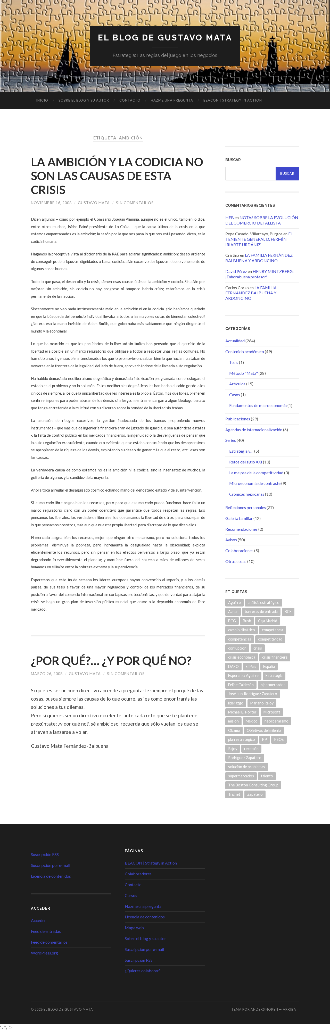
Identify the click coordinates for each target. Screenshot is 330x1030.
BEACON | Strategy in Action (232, 100)
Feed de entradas (46, 931)
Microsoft (271, 712)
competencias (239, 639)
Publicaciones (237, 418)
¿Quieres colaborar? (143, 970)
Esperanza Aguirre (243, 675)
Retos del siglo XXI (245, 461)
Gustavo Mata (94, 203)
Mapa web (134, 927)
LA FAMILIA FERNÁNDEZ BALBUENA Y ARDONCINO (259, 258)
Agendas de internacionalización (253, 429)
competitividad (270, 639)
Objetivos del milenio (264, 730)
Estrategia (274, 675)
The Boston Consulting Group (253, 785)
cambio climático (241, 630)
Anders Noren (264, 1009)
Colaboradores (138, 873)
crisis (257, 648)
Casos (234, 394)
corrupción (237, 648)
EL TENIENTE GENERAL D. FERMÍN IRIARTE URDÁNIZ (259, 239)
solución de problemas (246, 767)
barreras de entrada (261, 611)
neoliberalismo (276, 721)
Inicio (42, 100)
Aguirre (234, 602)
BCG (232, 621)
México (252, 721)
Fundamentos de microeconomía (258, 405)
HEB (229, 217)
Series (230, 440)
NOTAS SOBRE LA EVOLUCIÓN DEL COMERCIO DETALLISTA (261, 220)
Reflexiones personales (245, 507)
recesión (251, 748)
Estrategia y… (241, 450)
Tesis (233, 362)
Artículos (237, 383)
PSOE (279, 739)
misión (233, 721)
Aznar (233, 611)
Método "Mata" (243, 373)
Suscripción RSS (45, 854)
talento (267, 776)
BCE (288, 611)
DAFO (233, 666)
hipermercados (273, 685)
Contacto (130, 100)
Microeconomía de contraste (254, 483)
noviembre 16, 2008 (51, 203)
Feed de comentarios (49, 942)
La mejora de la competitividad (256, 472)
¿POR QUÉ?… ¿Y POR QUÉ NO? (111, 661)
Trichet (234, 794)
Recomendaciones (241, 529)
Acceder (38, 920)
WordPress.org (44, 952)
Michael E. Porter (242, 712)
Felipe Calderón (241, 685)
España (269, 666)
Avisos (231, 539)
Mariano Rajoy (262, 703)
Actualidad (235, 340)
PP (264, 739)
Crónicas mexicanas (246, 494)
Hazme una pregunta (172, 100)
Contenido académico (244, 351)
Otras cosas (235, 561)
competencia (272, 630)
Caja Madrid (267, 621)
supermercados (241, 776)
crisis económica (241, 657)
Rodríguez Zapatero (244, 757)
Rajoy (232, 748)
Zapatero (255, 794)
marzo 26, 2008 (47, 673)
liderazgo (235, 703)
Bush (247, 621)
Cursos (131, 895)
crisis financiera (274, 657)
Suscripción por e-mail (50, 865)
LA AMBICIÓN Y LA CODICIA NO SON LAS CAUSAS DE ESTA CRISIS (117, 176)
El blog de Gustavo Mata (165, 37)
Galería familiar (239, 518)
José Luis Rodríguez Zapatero (252, 694)
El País (251, 666)
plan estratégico (241, 739)
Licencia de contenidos (51, 876)
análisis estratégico (263, 602)
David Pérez (236, 271)
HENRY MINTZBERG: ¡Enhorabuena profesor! (259, 274)
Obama (234, 730)
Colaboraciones (239, 550)
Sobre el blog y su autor (84, 100)
